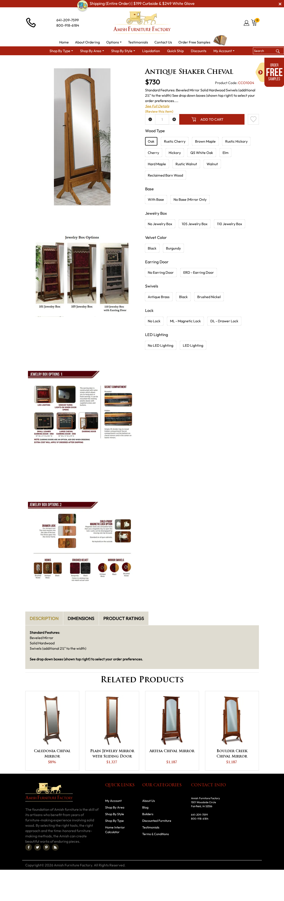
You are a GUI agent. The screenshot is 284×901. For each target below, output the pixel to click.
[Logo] (142, 22)
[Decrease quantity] (150, 119)
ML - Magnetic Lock (185, 321)
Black (152, 248)
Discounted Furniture (156, 821)
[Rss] (55, 847)
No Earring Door (161, 272)
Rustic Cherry (174, 141)
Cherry (153, 152)
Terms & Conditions (155, 834)
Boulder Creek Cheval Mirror (232, 754)
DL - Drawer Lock (224, 321)
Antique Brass (159, 297)
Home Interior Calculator (115, 829)
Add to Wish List (253, 119)
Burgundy (173, 248)
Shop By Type (100, 63)
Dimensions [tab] (81, 618)
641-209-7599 (67, 20)
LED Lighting (193, 345)
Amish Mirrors (125, 63)
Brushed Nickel (209, 297)
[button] (114, 42)
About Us (148, 801)
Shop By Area (114, 807)
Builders (147, 814)
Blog (145, 807)
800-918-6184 (67, 25)
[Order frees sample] (270, 72)
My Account (113, 801)
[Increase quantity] (174, 119)
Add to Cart (211, 119)
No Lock (154, 321)
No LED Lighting (160, 345)
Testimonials (150, 827)
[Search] (278, 51)
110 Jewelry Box (229, 224)
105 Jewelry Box (194, 224)
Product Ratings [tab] (123, 618)
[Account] (247, 23)
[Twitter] (37, 847)
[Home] (80, 63)
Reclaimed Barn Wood (165, 175)
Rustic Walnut (186, 164)
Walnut (212, 164)
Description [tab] (44, 618)
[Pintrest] (46, 847)
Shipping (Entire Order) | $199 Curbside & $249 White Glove (142, 3)
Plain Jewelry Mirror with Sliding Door (112, 754)
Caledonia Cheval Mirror (52, 754)
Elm (226, 152)
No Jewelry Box (160, 224)
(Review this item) (159, 111)
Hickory (175, 152)
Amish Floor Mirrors (155, 63)
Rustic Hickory (236, 141)
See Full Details (157, 106)
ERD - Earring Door (198, 272)
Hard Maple (157, 164)
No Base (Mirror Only (190, 199)
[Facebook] (28, 847)
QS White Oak (201, 152)
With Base (156, 199)
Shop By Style (114, 814)
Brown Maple (205, 141)
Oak (151, 141)
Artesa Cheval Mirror (172, 751)
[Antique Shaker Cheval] (82, 136)
